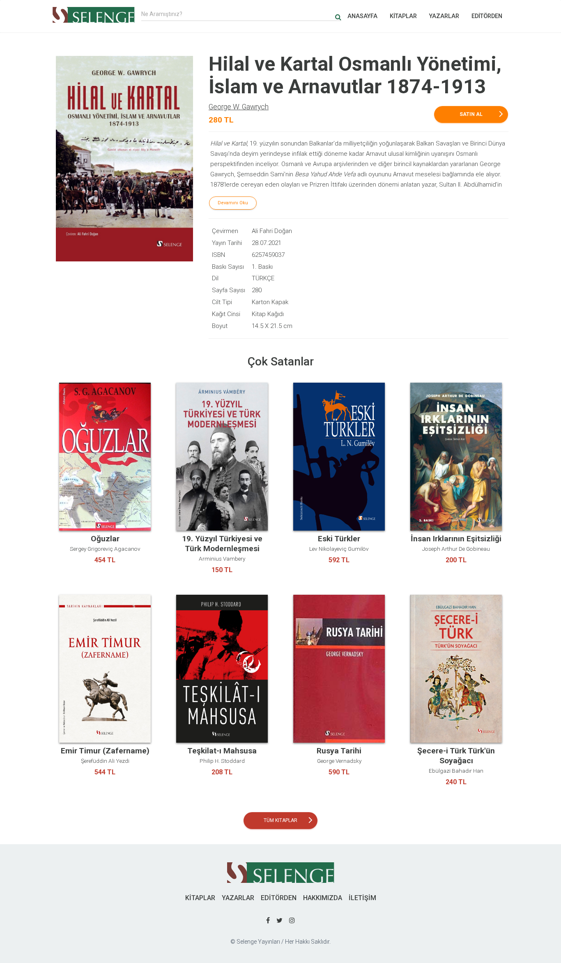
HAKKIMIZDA (322, 898)
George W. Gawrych (239, 107)
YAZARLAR (444, 16)
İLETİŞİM (362, 898)
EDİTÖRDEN (486, 16)
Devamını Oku (233, 203)
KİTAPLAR (403, 16)
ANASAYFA (362, 16)
